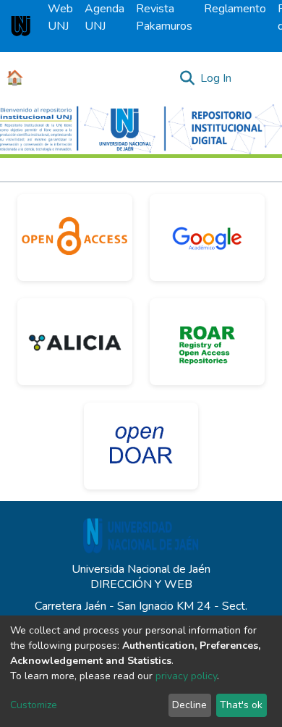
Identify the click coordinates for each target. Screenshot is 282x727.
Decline (189, 705)
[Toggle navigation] (262, 78)
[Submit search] (187, 78)
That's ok (241, 705)
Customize (33, 705)
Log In (216, 78)
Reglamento (235, 9)
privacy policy (186, 676)
